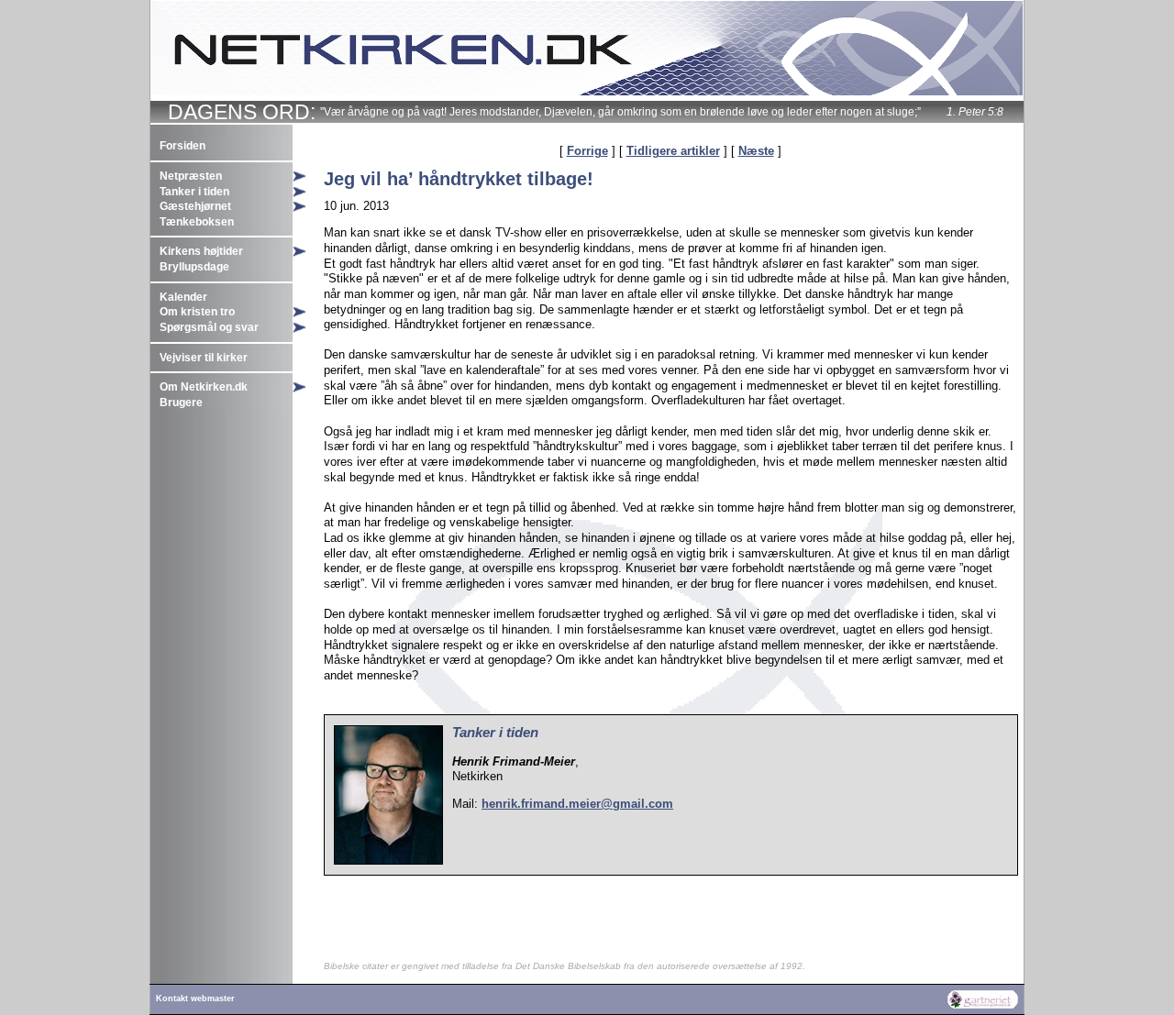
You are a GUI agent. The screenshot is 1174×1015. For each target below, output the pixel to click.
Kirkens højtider (201, 251)
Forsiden (182, 145)
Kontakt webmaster (195, 998)
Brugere (181, 402)
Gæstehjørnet (195, 206)
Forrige (587, 151)
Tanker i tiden (194, 191)
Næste (756, 151)
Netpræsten (191, 176)
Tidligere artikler (673, 151)
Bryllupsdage (194, 266)
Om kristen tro (197, 311)
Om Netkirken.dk (204, 386)
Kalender (183, 297)
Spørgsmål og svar (209, 327)
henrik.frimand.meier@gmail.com (577, 804)
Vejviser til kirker (204, 357)
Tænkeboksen (197, 221)
